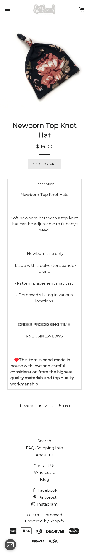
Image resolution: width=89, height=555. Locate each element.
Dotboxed (52, 515)
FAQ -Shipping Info (44, 448)
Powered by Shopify (44, 521)
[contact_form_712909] (10, 544)
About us (45, 455)
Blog (44, 479)
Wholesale (44, 472)
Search (44, 440)
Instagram (47, 504)
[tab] (44, 184)
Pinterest (47, 497)
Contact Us (44, 465)
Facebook (47, 490)
